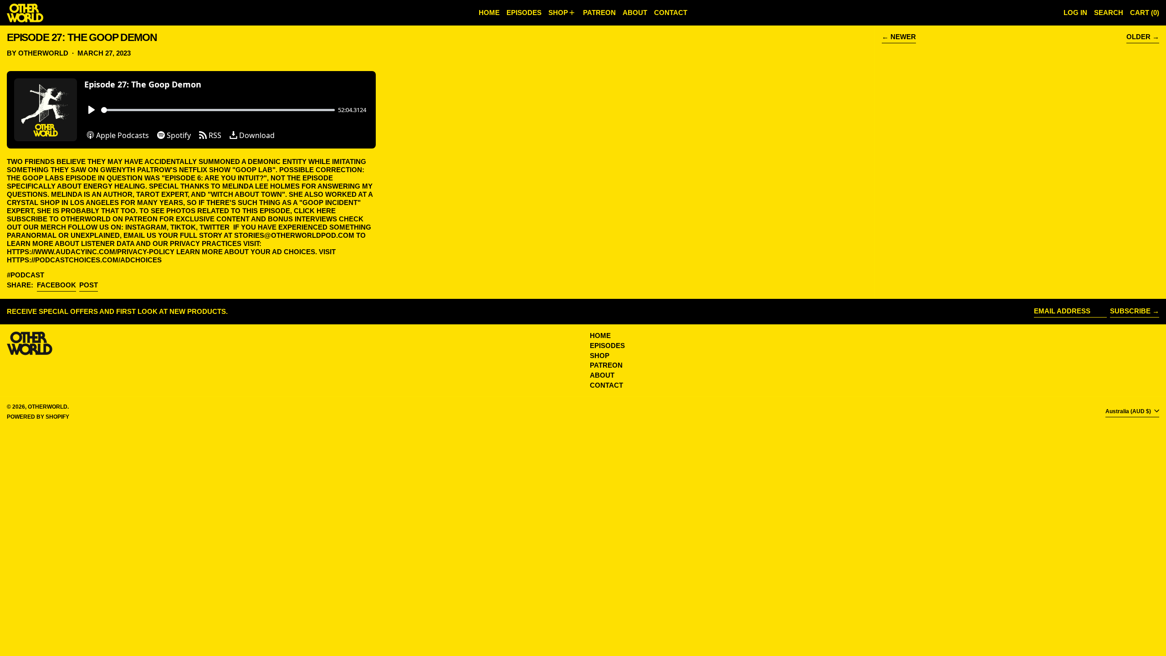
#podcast (25, 275)
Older (1138, 37)
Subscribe (1130, 311)
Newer (903, 37)
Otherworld (47, 407)
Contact (606, 385)
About (602, 375)
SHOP (599, 355)
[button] (1108, 13)
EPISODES (607, 345)
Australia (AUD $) (1128, 411)
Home (600, 335)
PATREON (606, 365)
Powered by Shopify (38, 417)
